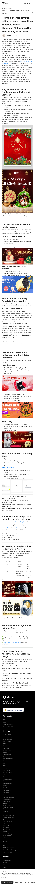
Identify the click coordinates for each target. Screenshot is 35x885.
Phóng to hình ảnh (8, 783)
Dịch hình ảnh (6, 761)
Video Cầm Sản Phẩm (7, 742)
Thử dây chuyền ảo (8, 797)
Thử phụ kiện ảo (7, 737)
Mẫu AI (5, 765)
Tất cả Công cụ (7, 734)
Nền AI (5, 763)
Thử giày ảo (6, 745)
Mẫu (4, 719)
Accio (4, 867)
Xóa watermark (7, 776)
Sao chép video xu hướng (8, 830)
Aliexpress (6, 865)
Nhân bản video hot (8, 815)
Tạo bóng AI (6, 770)
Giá (4, 845)
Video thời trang (7, 739)
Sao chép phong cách (7, 773)
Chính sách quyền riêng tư (10, 850)
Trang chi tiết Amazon (6, 812)
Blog (10, 8)
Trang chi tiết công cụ (8, 822)
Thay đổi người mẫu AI (8, 755)
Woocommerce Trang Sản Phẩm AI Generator (8, 807)
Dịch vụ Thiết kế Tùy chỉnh (10, 726)
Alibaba (5, 862)
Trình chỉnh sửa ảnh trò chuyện (8, 826)
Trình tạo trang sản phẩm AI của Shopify (8, 801)
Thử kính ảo (6, 792)
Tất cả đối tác (7, 860)
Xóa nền (5, 768)
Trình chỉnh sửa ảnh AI (8, 818)
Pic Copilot (4, 8)
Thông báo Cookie (27, 876)
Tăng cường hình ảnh (7, 780)
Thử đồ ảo (6, 748)
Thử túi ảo (6, 788)
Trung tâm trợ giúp (8, 724)
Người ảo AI (6, 785)
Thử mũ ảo (6, 795)
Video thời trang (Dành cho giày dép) (7, 835)
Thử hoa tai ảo (7, 790)
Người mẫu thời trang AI (7, 751)
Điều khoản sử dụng (8, 847)
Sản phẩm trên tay (8, 758)
